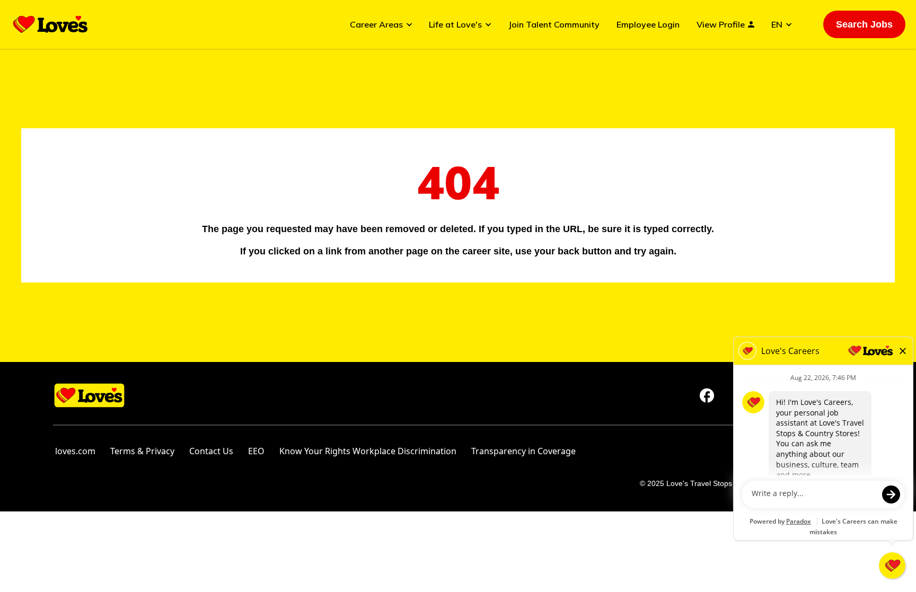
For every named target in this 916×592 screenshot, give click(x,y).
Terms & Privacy (142, 451)
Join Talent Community (554, 24)
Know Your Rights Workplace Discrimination (367, 451)
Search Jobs (864, 24)
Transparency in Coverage (523, 451)
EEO (256, 451)
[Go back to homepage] (50, 24)
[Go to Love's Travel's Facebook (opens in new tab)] (707, 395)
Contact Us (211, 451)
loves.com (75, 451)
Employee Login (648, 24)
